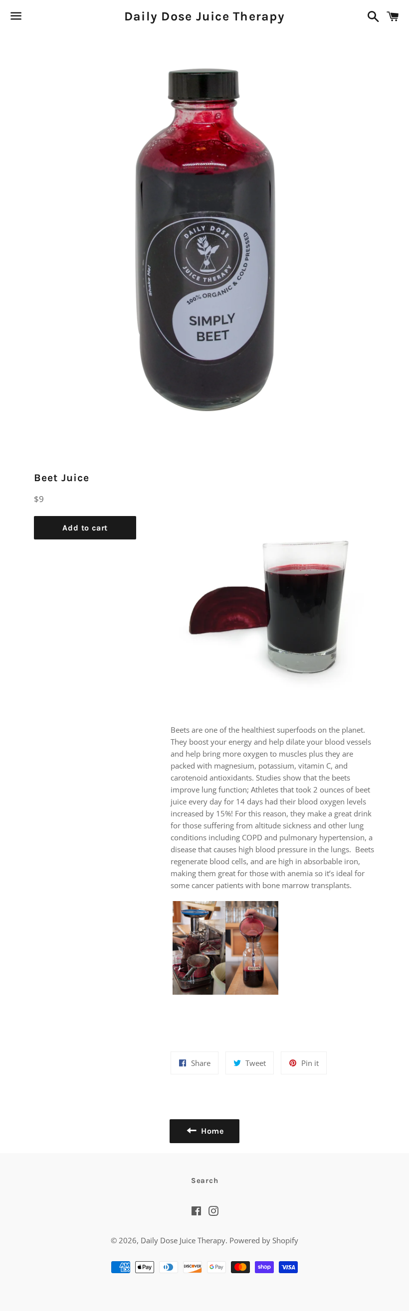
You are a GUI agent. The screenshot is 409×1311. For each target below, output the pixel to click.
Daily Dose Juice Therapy (204, 16)
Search (204, 1180)
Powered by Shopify (263, 1240)
